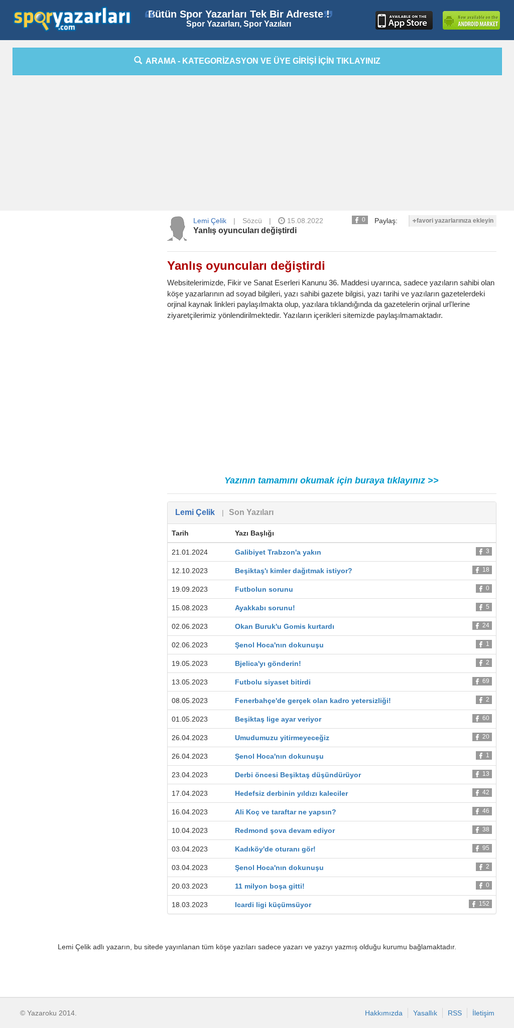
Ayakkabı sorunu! (265, 608)
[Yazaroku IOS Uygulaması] (404, 20)
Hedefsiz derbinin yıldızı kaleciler (291, 793)
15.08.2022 (304, 221)
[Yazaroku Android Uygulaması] (471, 20)
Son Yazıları (251, 512)
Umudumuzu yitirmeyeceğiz (282, 738)
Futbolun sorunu (264, 589)
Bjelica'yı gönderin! (268, 663)
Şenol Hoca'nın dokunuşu (279, 645)
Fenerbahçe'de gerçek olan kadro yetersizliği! (313, 701)
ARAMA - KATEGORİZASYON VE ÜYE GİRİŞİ (261, 61)
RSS (455, 1013)
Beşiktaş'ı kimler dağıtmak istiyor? (293, 571)
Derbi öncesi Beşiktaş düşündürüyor (298, 775)
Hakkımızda (384, 1013)
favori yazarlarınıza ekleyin (455, 220)
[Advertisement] (257, 145)
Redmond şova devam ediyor (285, 830)
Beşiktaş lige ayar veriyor (278, 719)
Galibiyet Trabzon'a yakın (278, 552)
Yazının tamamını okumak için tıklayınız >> (331, 480)
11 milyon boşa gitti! (270, 886)
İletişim (483, 1013)
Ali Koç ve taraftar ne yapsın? (285, 812)
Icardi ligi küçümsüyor (273, 905)
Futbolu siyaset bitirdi (273, 682)
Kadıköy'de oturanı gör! (275, 849)
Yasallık (425, 1013)
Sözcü (252, 221)
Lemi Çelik (209, 221)
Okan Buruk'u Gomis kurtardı (284, 626)
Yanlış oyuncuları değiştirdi (245, 230)
